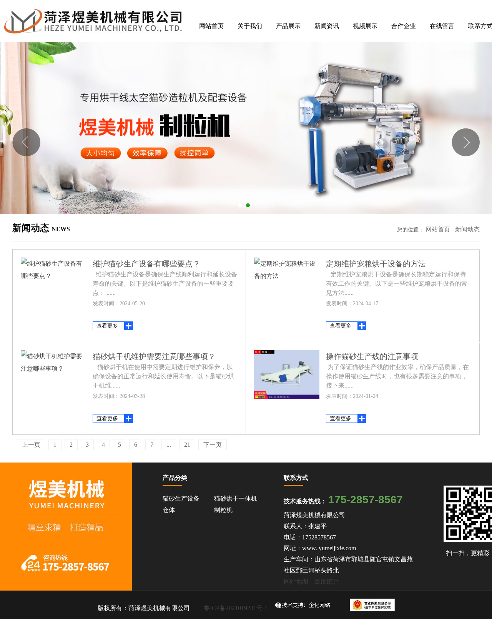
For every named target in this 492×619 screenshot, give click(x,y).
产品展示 (288, 26)
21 (187, 444)
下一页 (212, 444)
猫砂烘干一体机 (235, 498)
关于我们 (250, 26)
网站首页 (211, 26)
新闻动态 (467, 229)
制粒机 (223, 510)
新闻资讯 (326, 26)
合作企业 (403, 26)
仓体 (169, 510)
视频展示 (365, 26)
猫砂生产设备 (181, 498)
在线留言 (442, 26)
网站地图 (296, 581)
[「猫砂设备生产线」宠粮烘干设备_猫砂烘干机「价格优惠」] (93, 21)
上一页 (31, 444)
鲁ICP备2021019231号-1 (236, 608)
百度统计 (326, 581)
